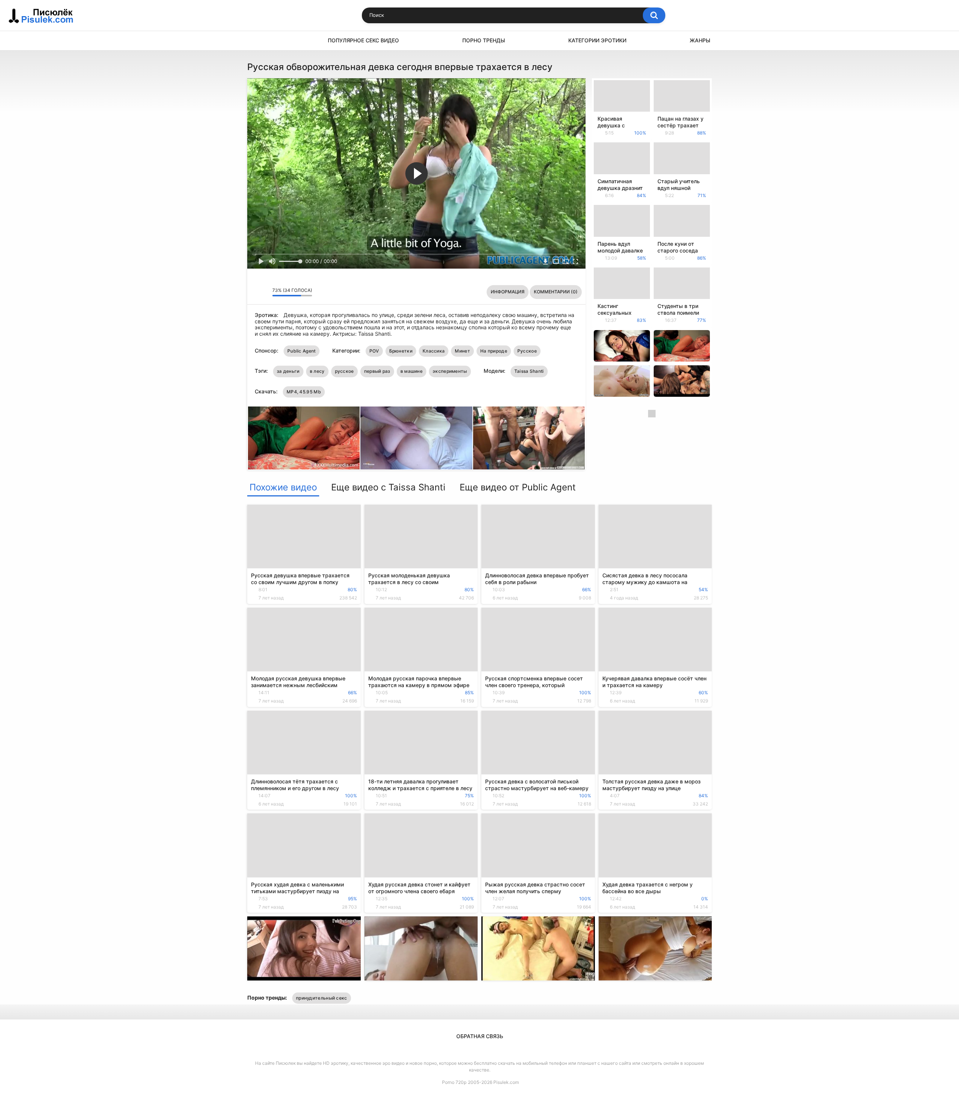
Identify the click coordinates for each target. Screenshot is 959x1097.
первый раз (377, 371)
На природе (493, 351)
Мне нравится (255, 292)
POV (374, 351)
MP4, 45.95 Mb (304, 392)
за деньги (288, 371)
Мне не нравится (265, 292)
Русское (527, 351)
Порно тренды (483, 40)
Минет (462, 351)
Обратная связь (479, 1036)
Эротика (256, 40)
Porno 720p (454, 1082)
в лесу (317, 371)
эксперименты (450, 371)
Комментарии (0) (556, 291)
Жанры (700, 40)
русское (344, 371)
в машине (411, 371)
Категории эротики (597, 40)
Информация (507, 291)
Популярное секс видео (363, 40)
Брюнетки (400, 351)
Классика (434, 351)
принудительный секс (321, 998)
